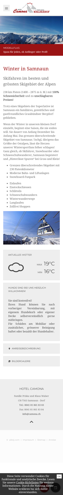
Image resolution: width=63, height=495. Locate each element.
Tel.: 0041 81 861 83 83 (31, 404)
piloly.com (14, 440)
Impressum (28, 440)
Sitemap (41, 440)
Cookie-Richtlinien (27, 482)
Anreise (52, 440)
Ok (59, 476)
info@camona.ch (31, 413)
